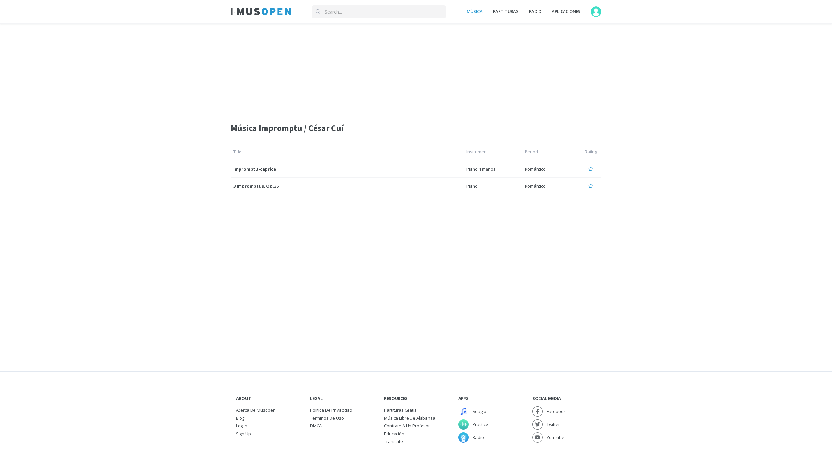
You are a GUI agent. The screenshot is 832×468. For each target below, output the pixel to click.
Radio (535, 11)
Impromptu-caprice (254, 169)
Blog (240, 418)
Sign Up (243, 433)
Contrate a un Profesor (407, 426)
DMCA (316, 426)
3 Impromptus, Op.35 (256, 186)
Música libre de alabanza (409, 418)
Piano (472, 186)
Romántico (535, 169)
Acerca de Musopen (256, 410)
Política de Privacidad (331, 410)
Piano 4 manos (481, 169)
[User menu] (596, 11)
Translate (393, 441)
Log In (241, 426)
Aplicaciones (566, 11)
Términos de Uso (327, 418)
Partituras (506, 11)
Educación (394, 433)
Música (475, 11)
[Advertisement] (416, 69)
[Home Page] (261, 11)
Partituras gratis (400, 410)
